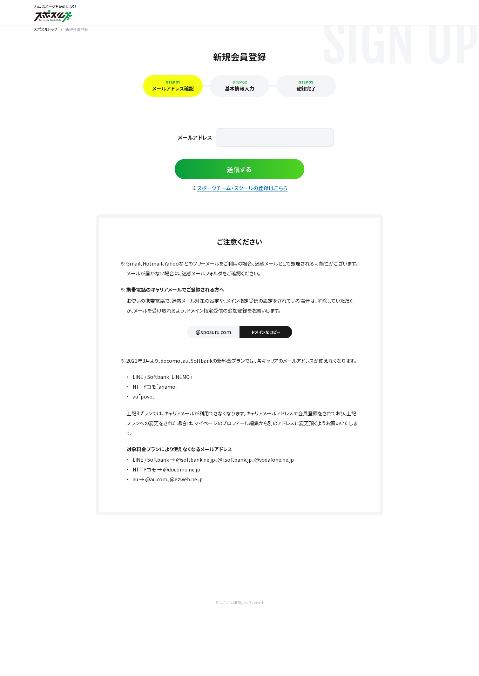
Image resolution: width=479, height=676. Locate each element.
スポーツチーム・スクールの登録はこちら (242, 188)
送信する (239, 169)
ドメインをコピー (266, 332)
